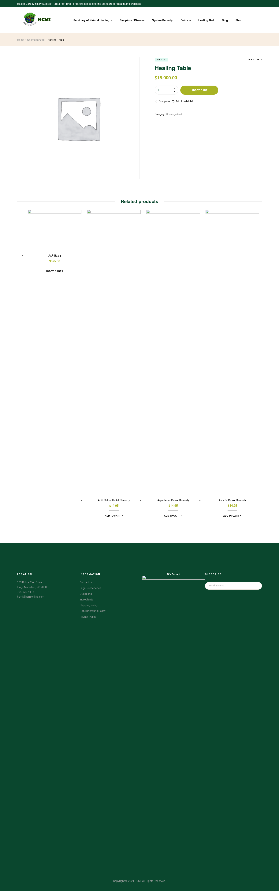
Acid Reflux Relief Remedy (114, 500)
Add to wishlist (184, 101)
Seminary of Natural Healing (91, 20)
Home (20, 40)
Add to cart (199, 90)
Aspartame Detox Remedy (173, 500)
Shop (239, 20)
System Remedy (162, 20)
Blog (225, 20)
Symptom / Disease (132, 20)
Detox (184, 20)
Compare (164, 101)
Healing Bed (206, 20)
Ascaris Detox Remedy (232, 500)
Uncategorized (36, 40)
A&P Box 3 (54, 255)
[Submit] (256, 586)
